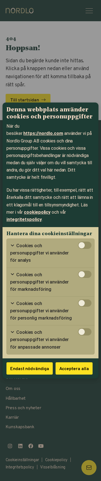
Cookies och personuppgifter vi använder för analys (39, 253)
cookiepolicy (37, 212)
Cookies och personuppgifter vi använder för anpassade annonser (39, 339)
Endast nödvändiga (29, 368)
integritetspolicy (24, 219)
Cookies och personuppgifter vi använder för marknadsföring (39, 282)
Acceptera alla (74, 368)
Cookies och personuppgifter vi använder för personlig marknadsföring (41, 311)
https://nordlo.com (43, 133)
